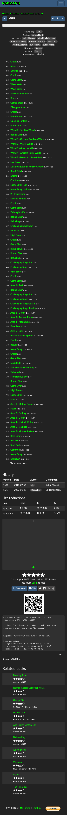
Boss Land (15, 436)
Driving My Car (18, 212)
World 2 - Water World (21, 144)
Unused (14, 71)
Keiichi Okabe (29, 38)
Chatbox (37, 808)
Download (20, 589)
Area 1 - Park (16, 285)
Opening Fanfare (18, 121)
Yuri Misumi (35, 45)
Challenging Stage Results (23, 308)
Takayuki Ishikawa (37, 42)
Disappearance (17, 107)
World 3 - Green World (21, 148)
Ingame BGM (16, 249)
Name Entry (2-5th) (20, 190)
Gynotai (17, 775)
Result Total (16, 171)
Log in (35, 583)
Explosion (15, 231)
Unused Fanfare (18, 199)
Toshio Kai (51, 42)
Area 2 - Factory (18, 413)
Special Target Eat (19, 94)
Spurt (13, 409)
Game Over (16, 386)
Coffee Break (16, 103)
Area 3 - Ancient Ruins (21, 317)
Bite (12, 98)
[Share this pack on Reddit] (53, 588)
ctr (32, 485)
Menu (13, 66)
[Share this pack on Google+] (49, 588)
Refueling (15, 221)
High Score (15, 235)
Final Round (16, 326)
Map (12, 400)
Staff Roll (15, 445)
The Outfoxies (20, 787)
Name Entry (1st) (18, 185)
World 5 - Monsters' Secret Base (26, 158)
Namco (38, 48)
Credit (13, 62)
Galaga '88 (18, 700)
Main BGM (15, 363)
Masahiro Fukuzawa (46, 38)
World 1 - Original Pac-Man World (27, 139)
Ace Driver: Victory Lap (24, 725)
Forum (26, 808)
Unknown (15, 459)
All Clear (14, 441)
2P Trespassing (17, 194)
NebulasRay (19, 737)
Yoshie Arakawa (20, 45)
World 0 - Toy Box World (22, 130)
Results (14, 345)
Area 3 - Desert (17, 418)
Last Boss (15, 162)
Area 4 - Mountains (20, 322)
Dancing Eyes (20, 675)
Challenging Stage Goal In (22, 304)
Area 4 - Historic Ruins (21, 422)
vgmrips (11, 3)
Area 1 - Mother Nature (22, 404)
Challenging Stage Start (21, 226)
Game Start (16, 80)
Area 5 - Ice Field (18, 427)
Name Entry (16, 349)
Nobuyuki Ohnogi (18, 42)
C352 (39, 32)
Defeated (15, 372)
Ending (13, 176)
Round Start (16, 126)
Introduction (16, 116)
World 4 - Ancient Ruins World (25, 153)
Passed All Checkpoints (22, 336)
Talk (34, 589)
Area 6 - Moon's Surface (22, 431)
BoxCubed (35, 490)
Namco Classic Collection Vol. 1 (29, 688)
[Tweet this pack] (40, 588)
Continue (15, 180)
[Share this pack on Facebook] (44, 588)
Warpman (18, 762)
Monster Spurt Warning (22, 368)
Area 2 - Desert (17, 313)
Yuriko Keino (48, 45)
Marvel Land (19, 713)
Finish (13, 340)
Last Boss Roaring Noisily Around (27, 167)
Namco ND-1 (37, 35)
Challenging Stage (19, 267)
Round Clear (16, 135)
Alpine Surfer (19, 750)
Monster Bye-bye (18, 377)
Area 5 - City (16, 331)
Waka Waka (16, 84)
